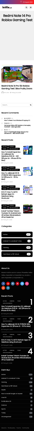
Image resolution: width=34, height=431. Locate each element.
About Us (4, 428)
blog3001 (7, 118)
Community (25, 428)
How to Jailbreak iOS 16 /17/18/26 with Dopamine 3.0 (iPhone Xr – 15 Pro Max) (11, 176)
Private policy (11, 428)
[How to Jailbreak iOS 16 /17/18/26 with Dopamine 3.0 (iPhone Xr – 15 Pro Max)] (28, 171)
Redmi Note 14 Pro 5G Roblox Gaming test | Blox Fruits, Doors (16, 87)
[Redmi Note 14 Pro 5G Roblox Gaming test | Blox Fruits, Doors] (17, 74)
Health (3, 390)
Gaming (12, 146)
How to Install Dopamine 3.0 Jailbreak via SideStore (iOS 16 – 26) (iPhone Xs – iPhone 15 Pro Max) (11, 156)
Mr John (6, 92)
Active (6, 68)
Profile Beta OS (6, 401)
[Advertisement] (17, 42)
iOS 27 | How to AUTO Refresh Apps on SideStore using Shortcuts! (9, 195)
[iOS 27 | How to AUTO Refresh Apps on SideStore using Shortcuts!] (28, 190)
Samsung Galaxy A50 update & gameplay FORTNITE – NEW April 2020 (17, 126)
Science (4, 405)
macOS (3, 397)
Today (4, 149)
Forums (19, 428)
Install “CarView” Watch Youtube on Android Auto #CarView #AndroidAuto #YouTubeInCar (11, 214)
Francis (6, 123)
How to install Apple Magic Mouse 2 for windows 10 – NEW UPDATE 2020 (16, 132)
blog (6, 130)
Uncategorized (13, 149)
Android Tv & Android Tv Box (10, 378)
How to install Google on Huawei (11, 393)
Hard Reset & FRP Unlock (9, 386)
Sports (3, 409)
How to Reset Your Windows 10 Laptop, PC (17, 120)
